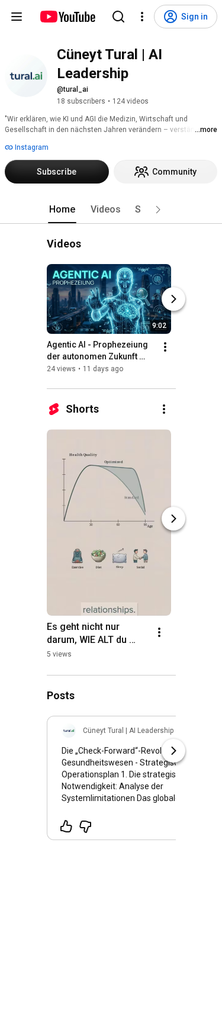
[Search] (118, 16)
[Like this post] (66, 826)
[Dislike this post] (85, 826)
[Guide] (16, 16)
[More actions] (165, 347)
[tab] (62, 209)
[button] (158, 209)
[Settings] (142, 16)
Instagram (31, 147)
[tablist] (111, 209)
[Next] (173, 299)
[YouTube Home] (67, 16)
